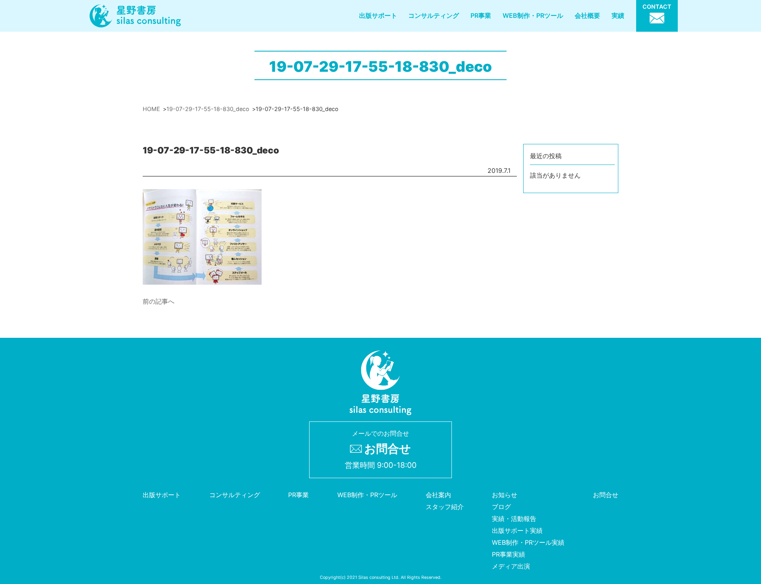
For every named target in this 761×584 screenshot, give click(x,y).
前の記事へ (158, 301)
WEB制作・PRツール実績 (528, 542)
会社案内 (438, 495)
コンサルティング (433, 15)
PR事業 (480, 15)
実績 (618, 15)
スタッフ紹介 (445, 507)
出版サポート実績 (517, 530)
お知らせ (504, 495)
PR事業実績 (508, 554)
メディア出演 (511, 566)
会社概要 (587, 15)
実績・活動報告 (514, 519)
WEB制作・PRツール (533, 15)
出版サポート (378, 15)
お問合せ (605, 495)
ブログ (501, 507)
